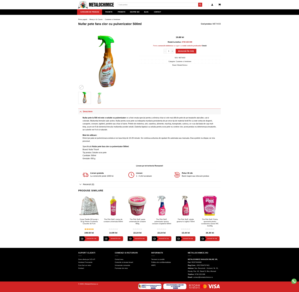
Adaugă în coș (186, 51)
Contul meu (119, 259)
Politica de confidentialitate (161, 262)
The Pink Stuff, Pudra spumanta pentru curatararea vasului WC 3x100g (210, 222)
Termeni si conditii (157, 259)
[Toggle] (80, 111)
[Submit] (200, 5)
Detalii (204, 46)
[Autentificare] (212, 4)
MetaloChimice (182, 65)
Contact (81, 268)
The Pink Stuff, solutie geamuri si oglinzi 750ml (186, 220)
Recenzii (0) (88, 184)
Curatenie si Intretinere (112, 19)
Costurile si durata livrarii (124, 262)
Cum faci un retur (84, 265)
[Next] (131, 61)
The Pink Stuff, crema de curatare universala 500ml (113, 220)
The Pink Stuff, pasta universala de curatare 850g (137, 221)
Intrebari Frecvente (85, 262)
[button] (219, 4)
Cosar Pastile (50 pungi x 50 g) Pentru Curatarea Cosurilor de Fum (89, 221)
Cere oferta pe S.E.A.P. (86, 259)
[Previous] (82, 61)
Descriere (88, 111)
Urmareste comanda (122, 265)
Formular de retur (121, 268)
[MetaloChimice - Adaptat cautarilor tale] (96, 4)
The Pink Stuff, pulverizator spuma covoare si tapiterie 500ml (161, 221)
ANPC (153, 265)
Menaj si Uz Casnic (96, 19)
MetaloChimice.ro (91, 284)
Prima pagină (82, 19)
